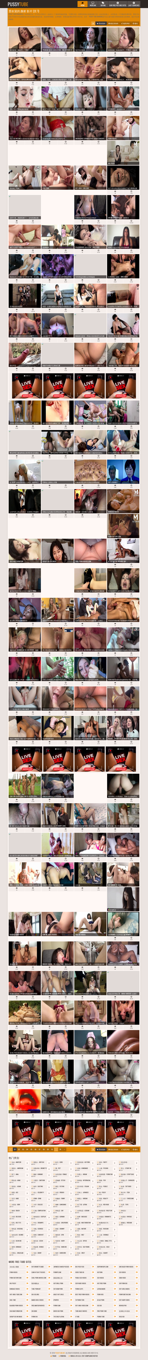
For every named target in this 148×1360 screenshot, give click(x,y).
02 (19, 1149)
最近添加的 (114, 23)
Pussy (18, 4)
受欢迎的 (101, 23)
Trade (54, 1356)
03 (23, 1149)
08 (44, 1149)
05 (31, 1149)
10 (52, 1149)
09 (48, 1149)
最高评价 (126, 23)
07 (39, 1149)
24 (60, 1149)
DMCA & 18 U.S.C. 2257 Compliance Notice (84, 1356)
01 (15, 1149)
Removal (63, 1356)
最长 (136, 23)
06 (35, 1149)
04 (27, 1149)
